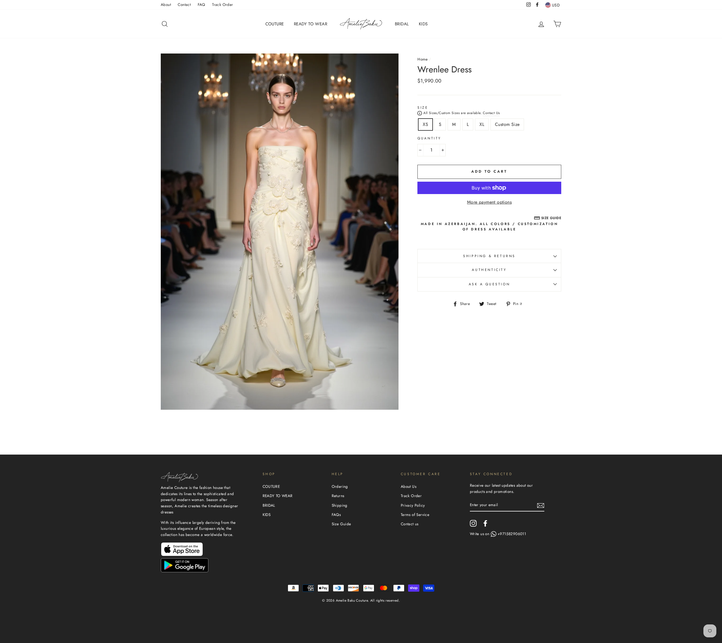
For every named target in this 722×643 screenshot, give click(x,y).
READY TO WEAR (310, 24)
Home (422, 59)
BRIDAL (402, 24)
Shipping (339, 505)
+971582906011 (512, 534)
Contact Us (491, 112)
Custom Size (507, 124)
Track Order (222, 4)
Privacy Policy (413, 505)
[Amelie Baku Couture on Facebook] (485, 523)
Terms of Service (415, 514)
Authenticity (489, 269)
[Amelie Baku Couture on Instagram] (473, 523)
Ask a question (489, 284)
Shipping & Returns (489, 256)
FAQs (336, 514)
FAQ (201, 4)
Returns (338, 496)
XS (425, 124)
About (166, 4)
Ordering (340, 486)
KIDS (423, 24)
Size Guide (341, 524)
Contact (184, 4)
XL (481, 124)
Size (422, 107)
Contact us (410, 524)
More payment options (489, 202)
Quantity (429, 138)
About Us (408, 486)
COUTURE (274, 24)
